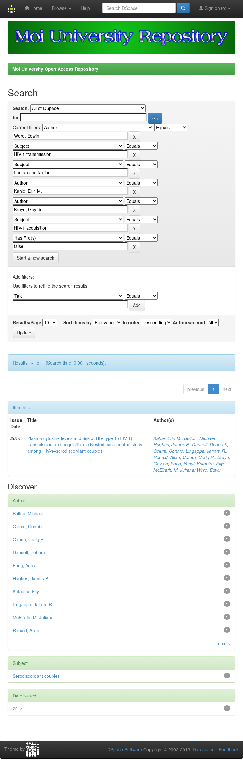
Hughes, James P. (171, 444)
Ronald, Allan (166, 457)
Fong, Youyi (182, 463)
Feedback (229, 749)
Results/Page (27, 322)
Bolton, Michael (199, 438)
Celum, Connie (168, 451)
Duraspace (204, 749)
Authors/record (189, 322)
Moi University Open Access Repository (55, 69)
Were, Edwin (209, 470)
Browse (60, 8)
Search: (21, 108)
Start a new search (35, 258)
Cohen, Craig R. (199, 457)
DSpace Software (124, 749)
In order (131, 322)
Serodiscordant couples (36, 676)
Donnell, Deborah (209, 444)
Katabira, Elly (210, 463)
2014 (18, 708)
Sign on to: (215, 8)
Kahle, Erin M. (167, 438)
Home (35, 8)
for (16, 117)
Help (85, 8)
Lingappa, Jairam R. (206, 451)
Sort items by (77, 322)
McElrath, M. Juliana (173, 470)
